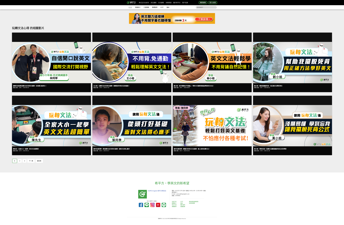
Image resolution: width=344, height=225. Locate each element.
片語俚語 (146, 7)
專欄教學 (154, 7)
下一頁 (31, 161)
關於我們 (182, 204)
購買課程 (203, 2)
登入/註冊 (213, 2)
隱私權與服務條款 (193, 201)
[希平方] (132, 2)
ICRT (162, 7)
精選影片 (138, 7)
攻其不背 (174, 201)
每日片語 (174, 204)
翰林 (168, 7)
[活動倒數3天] (172, 23)
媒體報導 (182, 206)
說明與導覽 (192, 203)
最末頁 (39, 161)
